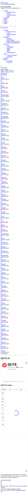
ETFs (8, 51)
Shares (8, 49)
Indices (8, 48)
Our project (9, 61)
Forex (8, 45)
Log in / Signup (4, 69)
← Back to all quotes (6, 480)
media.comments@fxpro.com (13, 489)
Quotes (5, 19)
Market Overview (11, 12)
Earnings (9, 41)
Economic (9, 38)
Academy (6, 22)
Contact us (9, 62)
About (5, 23)
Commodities (10, 47)
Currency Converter (12, 55)
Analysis (6, 10)
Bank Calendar (10, 40)
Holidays (9, 42)
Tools (5, 20)
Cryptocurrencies (11, 52)
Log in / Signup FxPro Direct (8, 4)
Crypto (8, 13)
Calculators (9, 56)
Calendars (6, 17)
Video (8, 16)
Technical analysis (11, 15)
